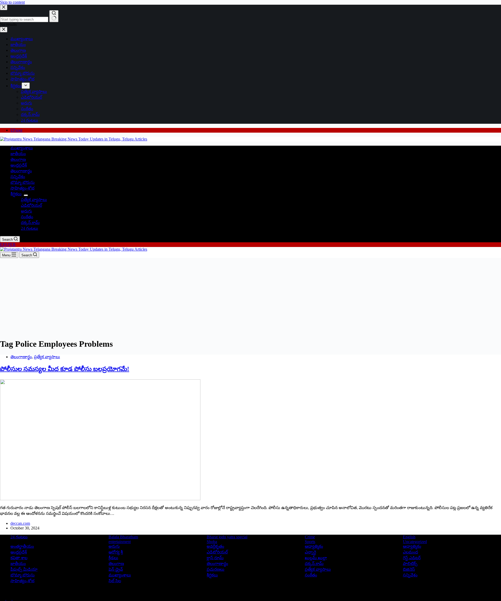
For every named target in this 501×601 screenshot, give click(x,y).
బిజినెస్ (409, 569)
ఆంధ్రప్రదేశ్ (18, 165)
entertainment (120, 541)
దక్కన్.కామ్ (30, 222)
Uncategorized (415, 541)
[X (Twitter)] (9, 598)
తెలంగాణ (18, 159)
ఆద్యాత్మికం (314, 546)
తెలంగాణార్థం (21, 171)
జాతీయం (18, 153)
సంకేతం (27, 217)
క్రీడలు (113, 558)
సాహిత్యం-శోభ (22, 188)
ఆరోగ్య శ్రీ (116, 552)
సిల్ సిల (115, 581)
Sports (310, 541)
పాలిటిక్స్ (410, 563)
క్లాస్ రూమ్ (215, 558)
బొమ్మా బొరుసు (22, 182)
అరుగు (26, 211)
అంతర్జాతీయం (22, 546)
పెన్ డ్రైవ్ (116, 569)
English (409, 537)
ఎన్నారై (310, 552)
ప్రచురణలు (215, 569)
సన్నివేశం (17, 176)
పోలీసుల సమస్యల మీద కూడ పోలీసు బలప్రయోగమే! (64, 369)
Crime (310, 537)
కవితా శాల (18, 558)
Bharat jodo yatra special (227, 537)
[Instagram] (15, 598)
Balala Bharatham (123, 537)
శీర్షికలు (16, 194)
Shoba (212, 541)
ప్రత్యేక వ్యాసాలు (34, 199)
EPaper (16, 130)
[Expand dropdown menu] (26, 195)
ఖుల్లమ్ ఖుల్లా (316, 558)
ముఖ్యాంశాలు (21, 148)
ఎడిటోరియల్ (31, 205)
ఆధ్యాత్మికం (412, 546)
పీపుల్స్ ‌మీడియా (24, 569)
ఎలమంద (410, 552)
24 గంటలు (29, 228)
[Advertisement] (250, 297)
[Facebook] (3, 598)
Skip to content (12, 2)
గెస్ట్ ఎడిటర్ (412, 558)
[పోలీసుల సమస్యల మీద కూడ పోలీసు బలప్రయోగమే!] (100, 499)
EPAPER (8, 244)
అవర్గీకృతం (215, 546)
